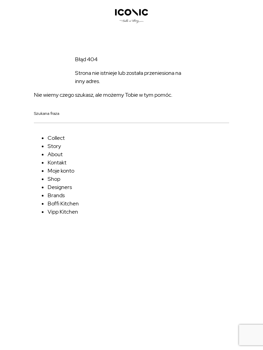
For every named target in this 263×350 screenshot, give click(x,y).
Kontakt (57, 162)
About (55, 154)
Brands (56, 195)
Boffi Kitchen (63, 203)
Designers (60, 187)
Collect (56, 138)
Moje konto (61, 170)
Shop (54, 179)
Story (54, 146)
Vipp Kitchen (63, 211)
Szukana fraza (46, 114)
